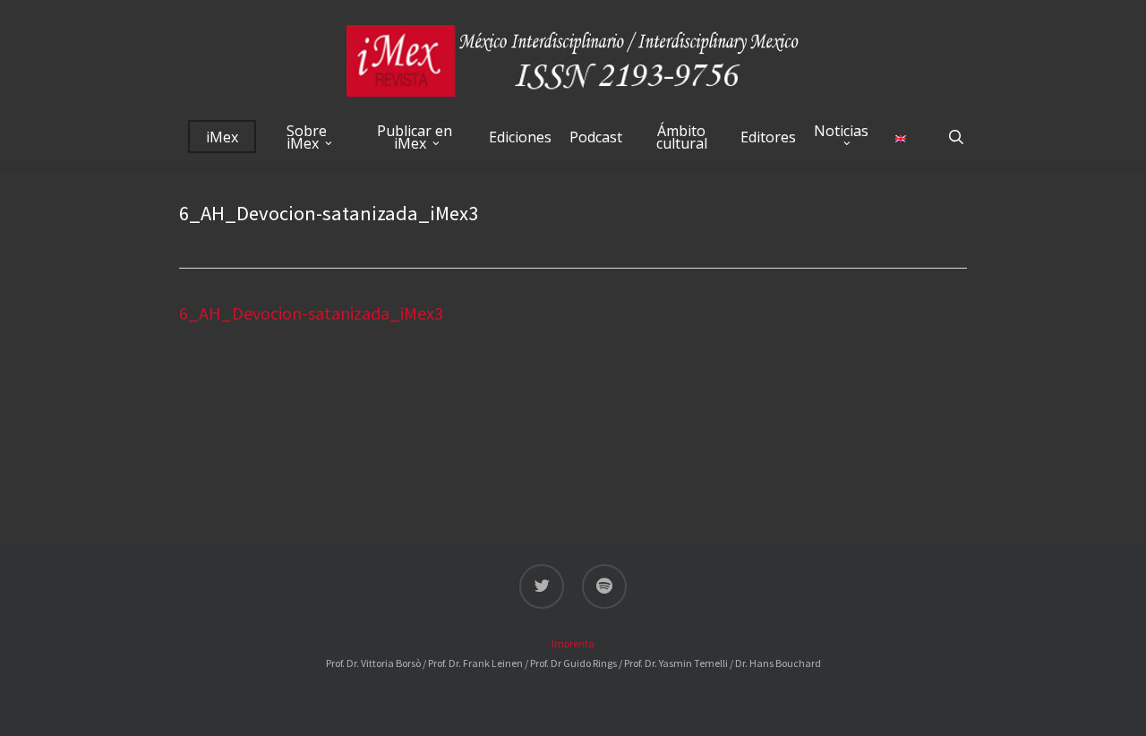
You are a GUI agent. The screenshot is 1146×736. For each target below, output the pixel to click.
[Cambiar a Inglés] (900, 137)
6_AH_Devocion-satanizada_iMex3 (311, 313)
